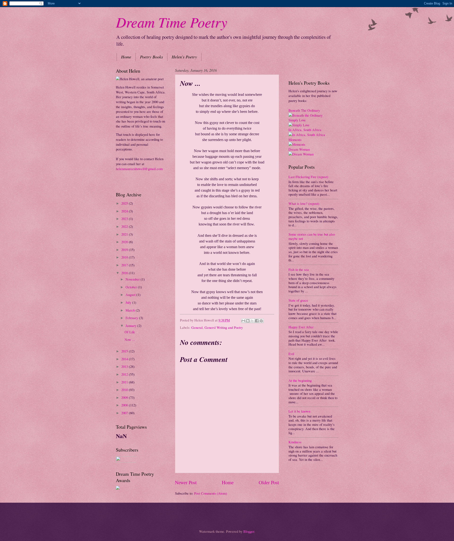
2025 (125, 203)
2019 (125, 249)
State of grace (298, 300)
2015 (125, 351)
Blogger (248, 531)
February (132, 317)
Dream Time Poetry (171, 21)
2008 (125, 405)
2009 (125, 397)
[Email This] (243, 320)
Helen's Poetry (184, 57)
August (131, 294)
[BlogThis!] (247, 320)
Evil (291, 353)
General (197, 327)
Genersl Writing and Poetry (224, 327)
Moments (294, 139)
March (131, 310)
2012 (125, 374)
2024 (125, 211)
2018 (125, 257)
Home (126, 57)
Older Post (269, 482)
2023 (125, 218)
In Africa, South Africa (304, 129)
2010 (125, 389)
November (133, 279)
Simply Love (297, 120)
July (129, 302)
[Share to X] (252, 320)
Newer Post (186, 482)
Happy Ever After (301, 327)
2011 (125, 382)
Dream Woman (299, 149)
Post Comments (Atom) (210, 493)
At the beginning (300, 380)
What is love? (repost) (303, 203)
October (132, 287)
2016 (125, 272)
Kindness (294, 442)
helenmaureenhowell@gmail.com (139, 168)
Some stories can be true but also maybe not (311, 236)
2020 (125, 241)
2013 (125, 366)
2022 (125, 226)
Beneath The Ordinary (304, 110)
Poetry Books (151, 57)
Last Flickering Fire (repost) (308, 176)
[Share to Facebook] (256, 320)
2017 (125, 265)
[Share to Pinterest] (261, 320)
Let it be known (299, 411)
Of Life (130, 332)
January (131, 325)
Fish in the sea (298, 269)
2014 (125, 358)
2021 (125, 234)
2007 (125, 412)
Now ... (130, 339)
